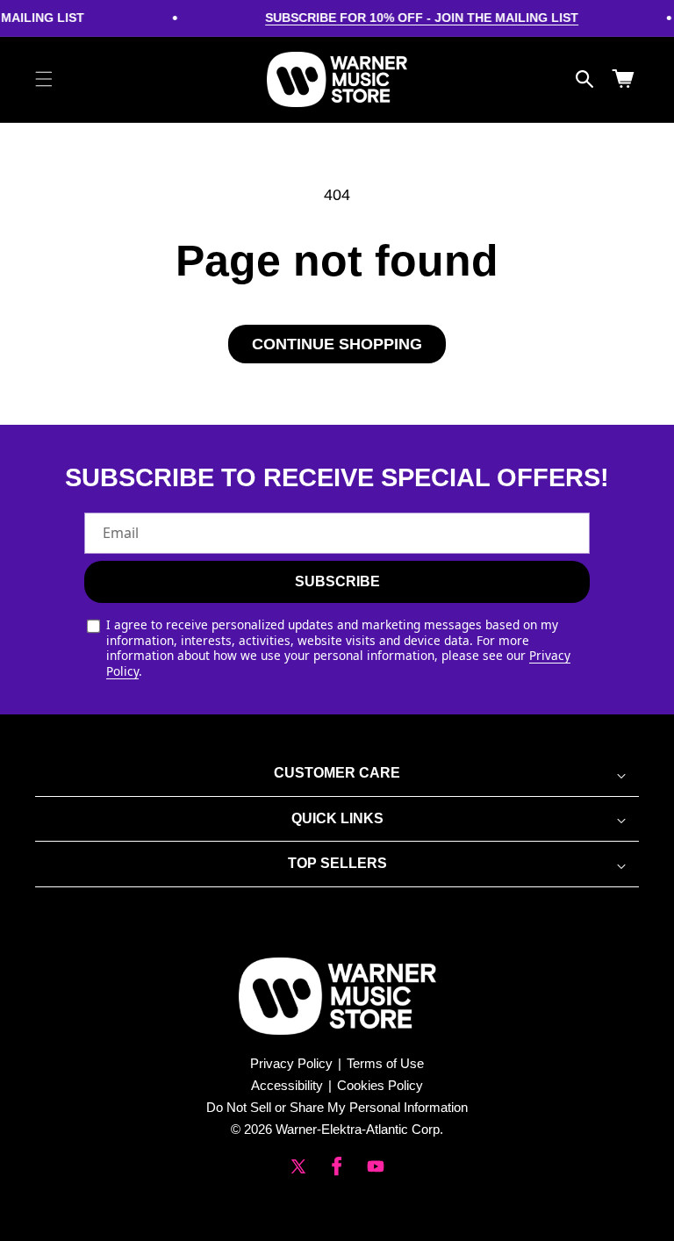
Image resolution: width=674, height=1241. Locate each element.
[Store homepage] (337, 996)
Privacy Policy (291, 1063)
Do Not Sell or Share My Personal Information (337, 1107)
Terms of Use (385, 1063)
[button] (44, 79)
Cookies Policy (380, 1085)
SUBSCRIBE (337, 581)
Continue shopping (337, 344)
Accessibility (287, 1085)
